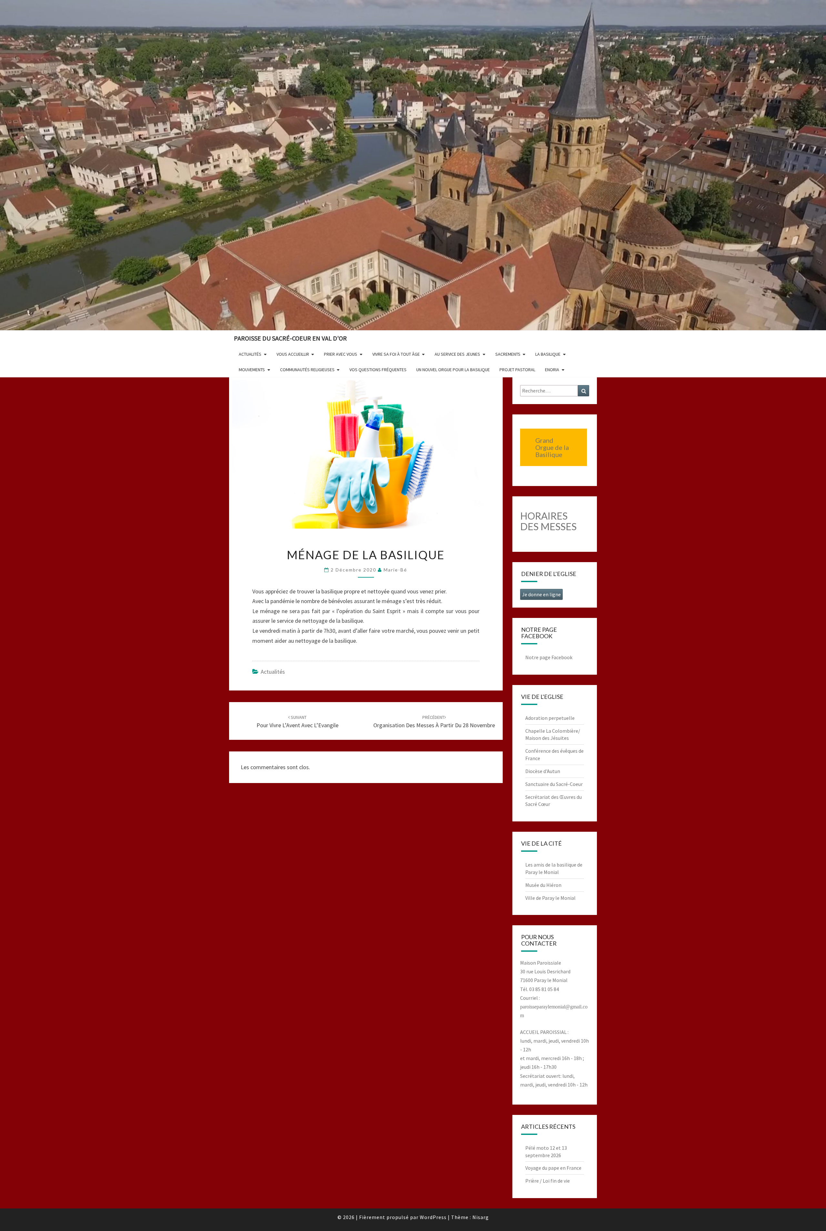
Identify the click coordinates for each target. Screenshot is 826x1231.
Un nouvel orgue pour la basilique (453, 369)
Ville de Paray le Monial (550, 898)
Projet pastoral (517, 369)
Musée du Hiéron (543, 885)
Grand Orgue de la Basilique (552, 447)
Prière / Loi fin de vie (547, 1180)
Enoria (552, 369)
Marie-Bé (395, 569)
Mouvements (252, 369)
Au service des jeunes (457, 354)
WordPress (433, 1217)
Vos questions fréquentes (378, 369)
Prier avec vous (340, 354)
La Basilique (547, 354)
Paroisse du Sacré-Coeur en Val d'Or (290, 338)
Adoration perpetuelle (550, 718)
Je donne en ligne (541, 594)
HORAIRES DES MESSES (548, 521)
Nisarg (480, 1217)
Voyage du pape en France (553, 1168)
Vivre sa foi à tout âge (396, 354)
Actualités (250, 354)
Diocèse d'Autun (542, 771)
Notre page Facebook (548, 657)
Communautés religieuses (307, 369)
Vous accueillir (293, 354)
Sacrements (507, 354)
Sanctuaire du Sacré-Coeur (554, 784)
